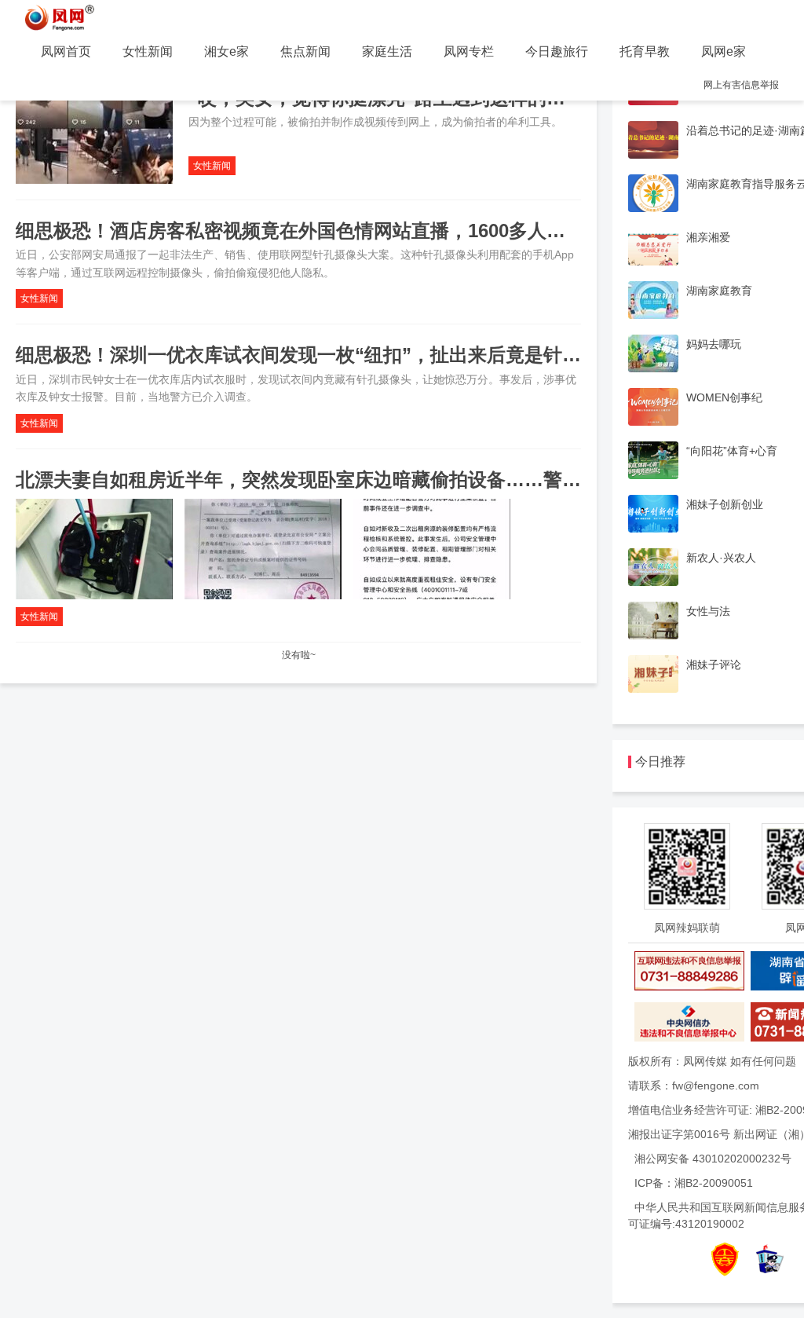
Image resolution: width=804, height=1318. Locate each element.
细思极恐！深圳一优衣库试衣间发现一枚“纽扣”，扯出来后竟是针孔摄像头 (327, 354)
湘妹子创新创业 (724, 504)
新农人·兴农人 (721, 557)
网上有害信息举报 (741, 84)
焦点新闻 (305, 51)
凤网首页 (66, 51)
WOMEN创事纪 (724, 397)
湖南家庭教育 (719, 290)
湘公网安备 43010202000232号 (712, 1158)
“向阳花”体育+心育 (731, 451)
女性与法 (708, 611)
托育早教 (644, 51)
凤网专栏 (469, 51)
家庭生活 (387, 51)
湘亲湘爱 (708, 237)
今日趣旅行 (556, 51)
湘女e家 (226, 51)
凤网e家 (723, 51)
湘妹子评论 (713, 664)
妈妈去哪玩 (713, 344)
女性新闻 (147, 51)
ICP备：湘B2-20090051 (693, 1183)
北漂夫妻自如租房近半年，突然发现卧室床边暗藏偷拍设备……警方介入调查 (336, 479)
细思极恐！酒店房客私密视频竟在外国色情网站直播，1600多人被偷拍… (319, 230)
